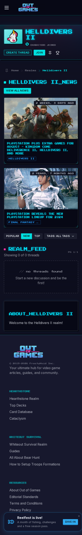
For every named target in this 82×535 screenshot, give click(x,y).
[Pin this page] (6, 70)
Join (39, 52)
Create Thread (17, 52)
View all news (17, 90)
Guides (14, 451)
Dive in (70, 521)
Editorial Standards (23, 497)
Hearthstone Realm (24, 399)
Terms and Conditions (25, 503)
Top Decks (17, 405)
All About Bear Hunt (24, 458)
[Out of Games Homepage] (28, 351)
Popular (12, 236)
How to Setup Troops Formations (34, 464)
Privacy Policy (20, 510)
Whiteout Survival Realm (28, 444)
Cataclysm (17, 419)
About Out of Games (24, 490)
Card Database (21, 412)
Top (37, 236)
